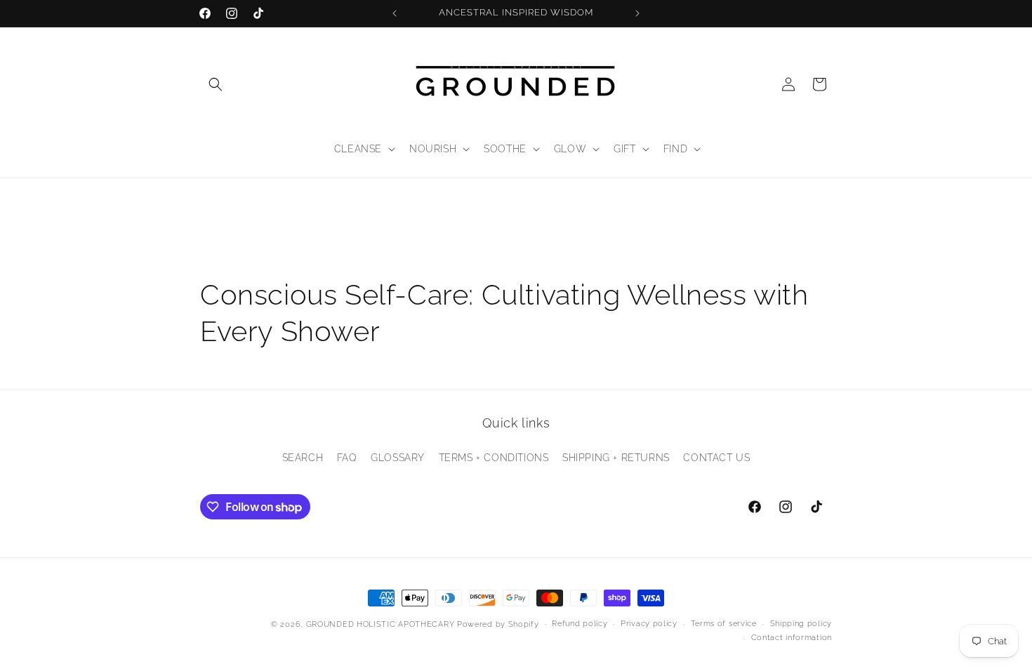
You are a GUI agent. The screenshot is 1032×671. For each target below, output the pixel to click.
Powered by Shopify (498, 624)
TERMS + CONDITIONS (494, 457)
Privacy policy (649, 623)
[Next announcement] (637, 13)
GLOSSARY (398, 457)
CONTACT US (716, 457)
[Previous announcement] (394, 13)
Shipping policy (801, 623)
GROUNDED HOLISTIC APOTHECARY (380, 624)
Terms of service (724, 623)
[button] (215, 84)
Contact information (791, 637)
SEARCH (303, 457)
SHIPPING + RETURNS (616, 457)
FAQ (347, 457)
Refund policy (579, 623)
